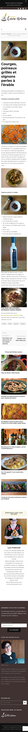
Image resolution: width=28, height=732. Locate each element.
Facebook (7, 315)
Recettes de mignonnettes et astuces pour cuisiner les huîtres (13, 397)
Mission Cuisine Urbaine (14, 22)
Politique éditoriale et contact (18, 729)
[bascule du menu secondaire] (1, 8)
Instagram (15, 315)
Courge (4, 323)
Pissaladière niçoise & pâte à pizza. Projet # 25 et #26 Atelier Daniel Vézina (13, 422)
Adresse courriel (6, 622)
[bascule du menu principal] (1, 29)
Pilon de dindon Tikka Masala (10, 373)
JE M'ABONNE (14, 630)
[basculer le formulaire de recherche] (25, 29)
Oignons (16, 323)
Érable (9, 323)
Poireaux (23, 323)
